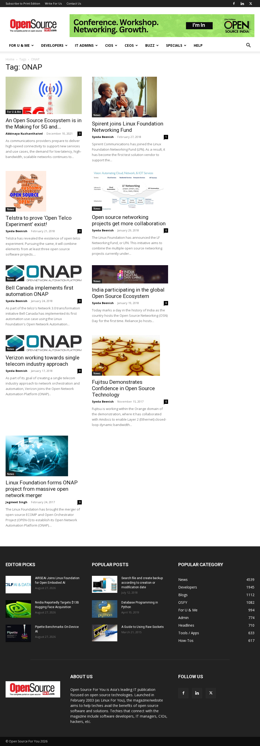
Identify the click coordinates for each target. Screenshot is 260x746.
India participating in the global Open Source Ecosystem (128, 293)
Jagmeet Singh (16, 502)
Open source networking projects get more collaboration (129, 220)
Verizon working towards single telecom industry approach (42, 361)
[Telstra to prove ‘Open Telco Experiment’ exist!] (44, 191)
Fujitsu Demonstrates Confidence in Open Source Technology (123, 388)
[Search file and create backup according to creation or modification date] (104, 584)
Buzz (150, 45)
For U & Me (19, 45)
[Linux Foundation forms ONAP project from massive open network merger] (44, 456)
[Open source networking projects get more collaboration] (130, 191)
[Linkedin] (242, 3)
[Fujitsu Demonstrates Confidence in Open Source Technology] (130, 355)
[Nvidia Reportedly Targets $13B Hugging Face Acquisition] (18, 609)
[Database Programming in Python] (104, 609)
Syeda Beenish (103, 137)
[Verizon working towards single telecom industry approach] (44, 343)
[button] (248, 45)
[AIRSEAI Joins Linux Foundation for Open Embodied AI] (18, 584)
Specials (174, 45)
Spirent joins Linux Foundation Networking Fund (127, 127)
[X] (250, 3)
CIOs (109, 45)
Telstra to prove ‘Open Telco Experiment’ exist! (39, 221)
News (97, 115)
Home (10, 59)
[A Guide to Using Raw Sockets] (104, 633)
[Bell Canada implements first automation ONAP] (44, 273)
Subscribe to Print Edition (23, 3)
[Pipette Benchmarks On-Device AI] (18, 633)
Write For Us (53, 3)
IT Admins (84, 45)
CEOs (129, 45)
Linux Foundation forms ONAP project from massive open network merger (42, 489)
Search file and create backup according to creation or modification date (142, 582)
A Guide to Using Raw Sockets (142, 627)
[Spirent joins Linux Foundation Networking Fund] (130, 97)
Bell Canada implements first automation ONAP (39, 291)
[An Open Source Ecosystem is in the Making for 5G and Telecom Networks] (44, 95)
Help (198, 45)
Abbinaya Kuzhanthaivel (24, 133)
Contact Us (74, 3)
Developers (52, 45)
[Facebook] (234, 3)
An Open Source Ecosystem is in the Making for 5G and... (44, 123)
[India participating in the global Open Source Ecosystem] (130, 274)
